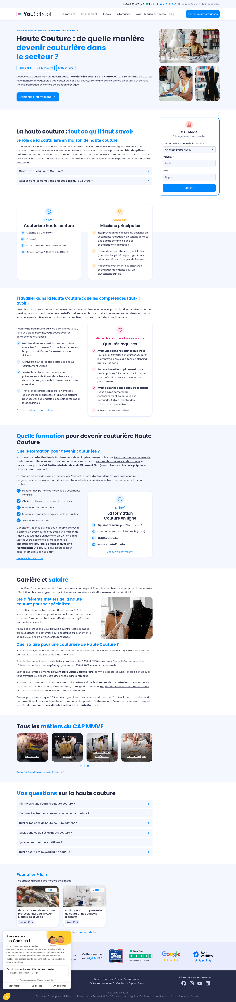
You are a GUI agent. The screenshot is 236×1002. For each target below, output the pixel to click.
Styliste (67, 756)
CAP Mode (31, 30)
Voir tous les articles (84, 932)
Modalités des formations (75, 996)
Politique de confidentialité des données (164, 996)
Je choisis (37, 985)
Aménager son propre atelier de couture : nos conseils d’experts (84, 914)
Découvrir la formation (120, 551)
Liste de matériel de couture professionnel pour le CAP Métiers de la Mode (36, 914)
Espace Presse (137, 983)
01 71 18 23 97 (169, 4)
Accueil (20, 30)
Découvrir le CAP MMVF (30, 558)
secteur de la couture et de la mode (118, 461)
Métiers (43, 30)
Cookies (196, 996)
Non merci (14, 985)
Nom (165, 170)
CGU (112, 996)
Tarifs (118, 979)
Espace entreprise (155, 14)
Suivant (189, 188)
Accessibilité (100, 996)
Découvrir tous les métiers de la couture (40, 772)
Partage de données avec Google (23, 973)
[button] (7, 996)
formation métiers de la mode (132, 457)
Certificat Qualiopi (46, 996)
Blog (171, 14)
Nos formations (103, 979)
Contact (121, 983)
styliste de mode (79, 628)
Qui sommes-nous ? (102, 983)
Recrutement (132, 979)
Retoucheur (32, 756)
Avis (138, 14)
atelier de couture (29, 665)
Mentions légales (128, 996)
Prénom (167, 156)
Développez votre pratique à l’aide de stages (44, 697)
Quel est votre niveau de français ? (183, 143)
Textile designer (136, 756)
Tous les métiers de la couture (35, 410)
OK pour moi (59, 985)
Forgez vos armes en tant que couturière (124, 686)
